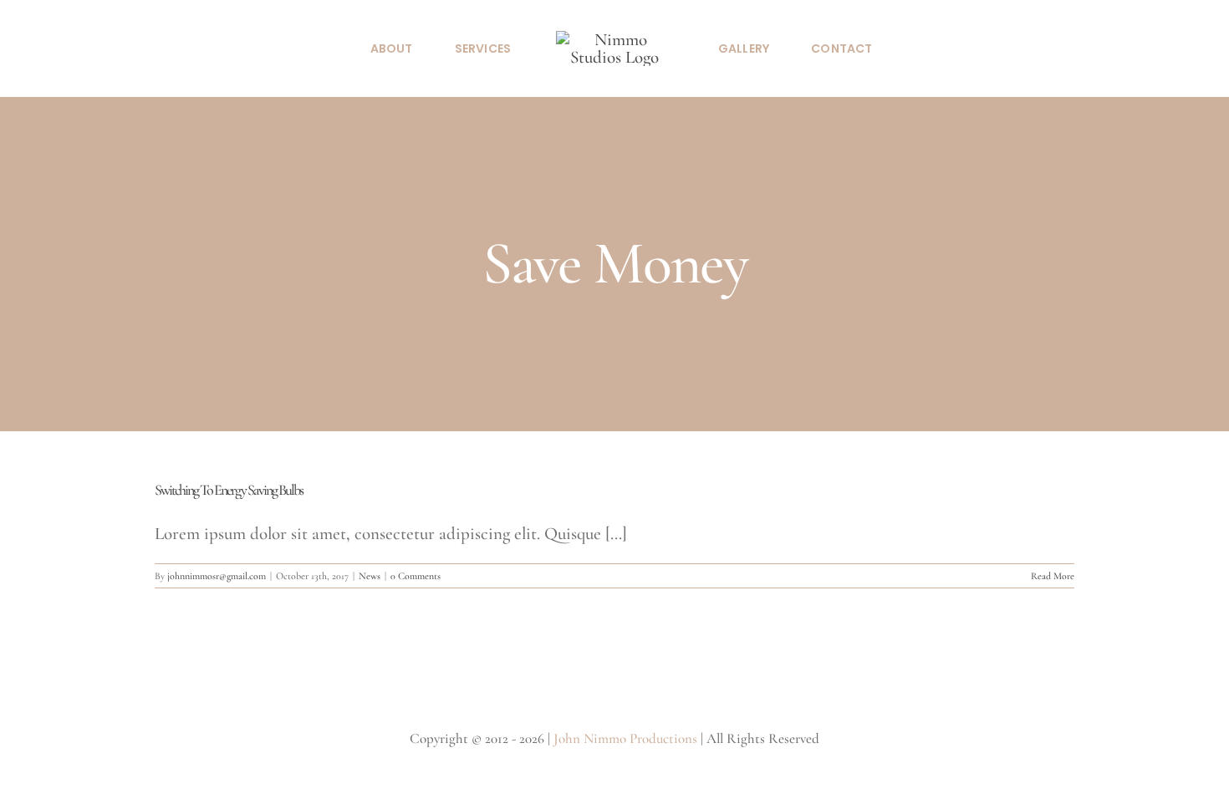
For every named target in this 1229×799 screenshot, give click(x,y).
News (369, 576)
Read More (1052, 576)
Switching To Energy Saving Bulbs (229, 490)
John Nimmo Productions (625, 738)
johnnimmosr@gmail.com (216, 576)
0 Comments (415, 576)
